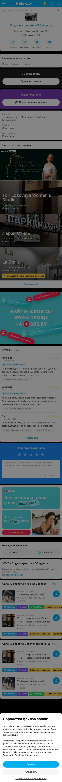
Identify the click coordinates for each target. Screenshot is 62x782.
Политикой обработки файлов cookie (21, 755)
